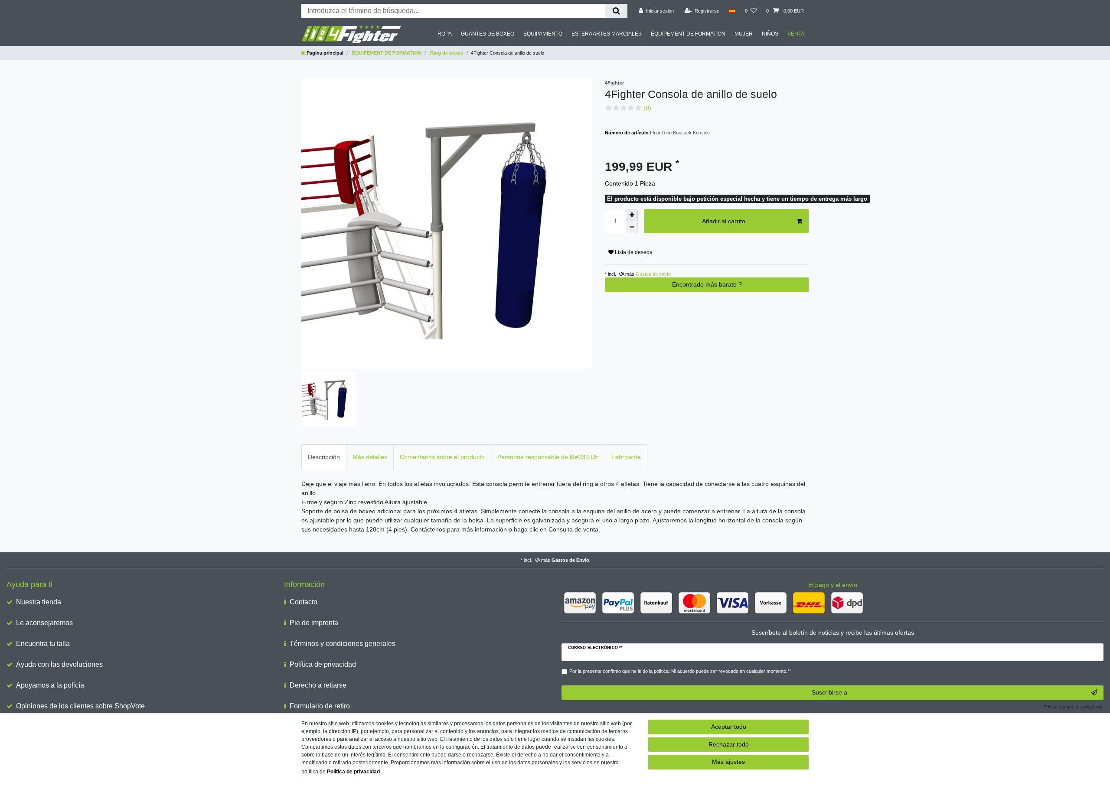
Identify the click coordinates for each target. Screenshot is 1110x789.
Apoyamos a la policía (50, 685)
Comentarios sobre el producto (442, 456)
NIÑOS (770, 34)
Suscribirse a (829, 692)
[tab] (323, 457)
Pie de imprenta (314, 622)
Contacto (303, 602)
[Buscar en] (616, 11)
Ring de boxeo (446, 52)
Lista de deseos (633, 252)
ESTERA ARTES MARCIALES (606, 34)
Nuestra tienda (38, 602)
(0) (647, 107)
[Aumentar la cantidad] (632, 215)
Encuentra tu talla (43, 643)
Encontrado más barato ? (707, 284)
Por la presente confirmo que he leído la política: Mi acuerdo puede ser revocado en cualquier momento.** (680, 671)
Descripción (324, 456)
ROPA (444, 34)
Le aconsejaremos (44, 622)
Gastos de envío (652, 274)
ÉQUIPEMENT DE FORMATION (688, 34)
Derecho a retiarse (318, 685)
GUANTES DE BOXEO (487, 34)
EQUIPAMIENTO (542, 34)
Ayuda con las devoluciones (59, 664)
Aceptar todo (728, 726)
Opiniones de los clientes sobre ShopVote (80, 706)
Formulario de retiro (320, 706)
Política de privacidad (323, 664)
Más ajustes (728, 761)
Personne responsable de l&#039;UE (548, 456)
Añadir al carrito (723, 221)
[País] (732, 11)
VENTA (795, 34)
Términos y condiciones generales (342, 643)
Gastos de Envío (570, 560)
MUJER (744, 34)
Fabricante (626, 456)
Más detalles (370, 456)
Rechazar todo (728, 744)
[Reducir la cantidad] (632, 227)
